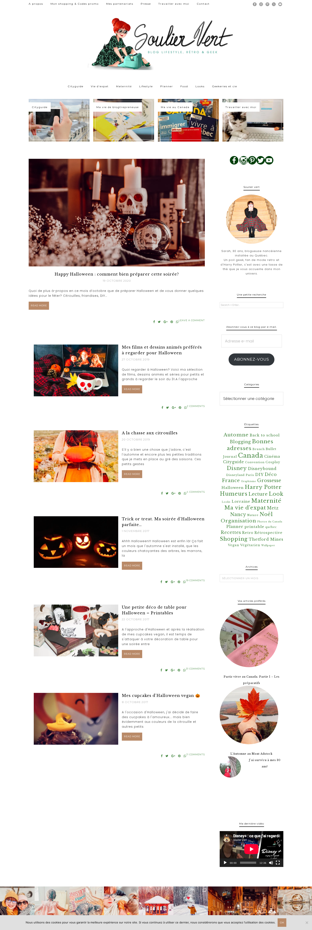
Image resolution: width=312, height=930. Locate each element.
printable (254, 527)
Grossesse (269, 480)
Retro (247, 533)
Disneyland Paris (240, 475)
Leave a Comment (192, 320)
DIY (259, 474)
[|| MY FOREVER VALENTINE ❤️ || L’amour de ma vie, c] (190, 903)
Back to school (265, 435)
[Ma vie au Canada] (188, 120)
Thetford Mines (266, 539)
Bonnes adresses (250, 445)
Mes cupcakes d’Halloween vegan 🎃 (161, 695)
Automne (236, 435)
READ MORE (39, 305)
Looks (226, 502)
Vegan (233, 545)
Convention (254, 462)
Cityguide (233, 462)
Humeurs (233, 494)
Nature (253, 515)
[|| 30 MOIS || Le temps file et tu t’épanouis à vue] (52, 903)
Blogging (240, 441)
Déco (271, 474)
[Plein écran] (278, 863)
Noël (266, 514)
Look (276, 494)
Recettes (231, 532)
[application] (251, 849)
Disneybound (262, 468)
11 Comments (195, 754)
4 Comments (196, 491)
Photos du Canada (269, 521)
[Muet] (271, 863)
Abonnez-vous (251, 359)
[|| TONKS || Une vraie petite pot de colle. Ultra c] (86, 903)
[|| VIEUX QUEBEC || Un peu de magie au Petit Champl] (260, 903)
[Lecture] (225, 863)
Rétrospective (268, 533)
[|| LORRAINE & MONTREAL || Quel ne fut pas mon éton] (294, 903)
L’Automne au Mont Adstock (251, 753)
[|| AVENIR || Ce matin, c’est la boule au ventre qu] (156, 903)
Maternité (266, 500)
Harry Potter (263, 487)
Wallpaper (268, 545)
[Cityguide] (59, 120)
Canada (250, 455)
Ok (282, 922)
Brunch (259, 449)
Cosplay (273, 462)
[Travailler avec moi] (252, 120)
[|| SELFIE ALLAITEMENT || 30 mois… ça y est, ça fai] (121, 903)
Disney (237, 468)
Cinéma (272, 456)
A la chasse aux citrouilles (150, 433)
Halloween (232, 487)
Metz (273, 508)
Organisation (238, 521)
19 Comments (195, 580)
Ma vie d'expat (245, 507)
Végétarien (250, 545)
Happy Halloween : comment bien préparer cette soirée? (117, 274)
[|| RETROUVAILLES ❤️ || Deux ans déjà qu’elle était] (17, 903)
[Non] (307, 922)
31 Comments (195, 668)
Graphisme (248, 481)
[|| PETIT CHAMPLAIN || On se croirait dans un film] (225, 903)
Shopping (234, 539)
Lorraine (241, 501)
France (231, 480)
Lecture (258, 494)
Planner (234, 526)
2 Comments (196, 406)
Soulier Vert (156, 42)
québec (271, 527)
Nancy (238, 514)
